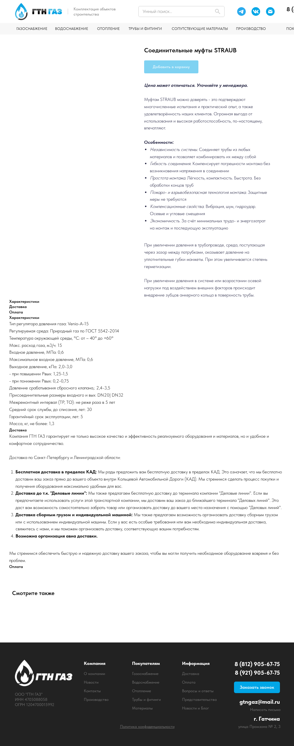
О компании (94, 673)
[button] (257, 687)
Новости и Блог (195, 708)
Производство (96, 699)
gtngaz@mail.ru (259, 701)
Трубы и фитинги (146, 699)
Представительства (199, 699)
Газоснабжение (145, 673)
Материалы (142, 708)
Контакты (92, 690)
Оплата (189, 682)
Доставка (190, 673)
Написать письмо (265, 709)
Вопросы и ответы (198, 690)
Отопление (141, 690)
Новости (91, 682)
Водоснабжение (145, 682)
